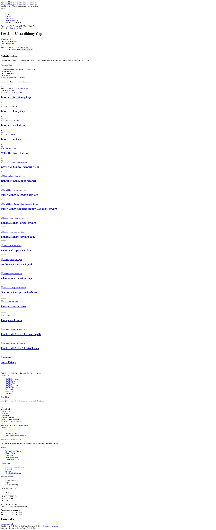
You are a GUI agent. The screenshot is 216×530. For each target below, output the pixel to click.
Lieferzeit (8, 469)
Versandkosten (23, 47)
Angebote (8, 393)
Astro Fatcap (8, 362)
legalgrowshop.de (7, 524)
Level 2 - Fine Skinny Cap (16, 97)
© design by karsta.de (50, 526)
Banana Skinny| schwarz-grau (18, 236)
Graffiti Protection (11, 385)
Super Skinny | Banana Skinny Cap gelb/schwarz (29, 208)
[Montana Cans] (7, 39)
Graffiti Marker (10, 383)
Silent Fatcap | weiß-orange (16, 278)
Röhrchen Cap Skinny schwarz (18, 180)
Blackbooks (9, 389)
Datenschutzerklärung (13, 451)
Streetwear (9, 391)
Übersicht (30, 373)
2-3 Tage (12, 43)
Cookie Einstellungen (13, 473)
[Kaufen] (2, 132)
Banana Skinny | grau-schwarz (18, 222)
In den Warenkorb (26, 49)
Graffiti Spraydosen (12, 379)
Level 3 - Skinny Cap (13, 111)
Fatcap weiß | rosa (11, 320)
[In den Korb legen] (2, 407)
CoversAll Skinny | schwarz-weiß (20, 166)
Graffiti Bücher (10, 387)
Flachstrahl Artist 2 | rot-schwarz (20, 348)
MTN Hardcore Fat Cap (15, 153)
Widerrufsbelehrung (12, 457)
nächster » (40, 373)
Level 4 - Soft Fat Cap (13, 125)
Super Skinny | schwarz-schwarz (19, 194)
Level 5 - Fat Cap (11, 139)
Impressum (9, 455)
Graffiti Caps (10, 381)
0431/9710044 (11, 433)
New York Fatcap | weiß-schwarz (19, 292)
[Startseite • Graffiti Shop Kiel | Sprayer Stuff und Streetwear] (19, 4)
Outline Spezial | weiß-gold (16, 264)
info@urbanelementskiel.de (16, 435)
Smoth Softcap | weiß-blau (16, 250)
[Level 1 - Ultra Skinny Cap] (11, 28)
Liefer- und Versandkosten (14, 467)
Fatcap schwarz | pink (13, 306)
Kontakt (8, 471)
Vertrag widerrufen (12, 459)
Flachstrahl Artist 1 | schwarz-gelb (21, 334)
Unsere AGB (10, 453)
